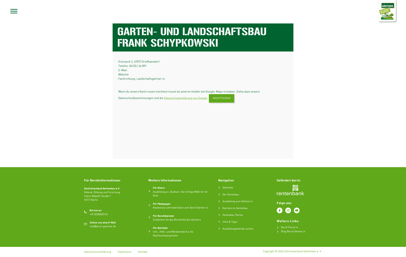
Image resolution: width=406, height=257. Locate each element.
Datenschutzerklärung (97, 252)
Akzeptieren (221, 98)
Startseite (228, 187)
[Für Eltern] (149, 191)
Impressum (124, 252)
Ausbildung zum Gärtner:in (238, 201)
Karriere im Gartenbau (235, 208)
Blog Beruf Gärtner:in (293, 231)
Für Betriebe (160, 227)
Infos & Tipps (230, 222)
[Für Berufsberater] (149, 217)
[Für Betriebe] (149, 231)
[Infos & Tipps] (219, 222)
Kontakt (142, 252)
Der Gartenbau (231, 194)
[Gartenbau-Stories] (219, 215)
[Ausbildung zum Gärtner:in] (219, 201)
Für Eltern (159, 187)
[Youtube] (297, 210)
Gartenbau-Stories (233, 215)
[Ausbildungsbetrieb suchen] (219, 229)
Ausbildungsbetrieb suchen (238, 229)
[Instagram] (288, 210)
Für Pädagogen (161, 203)
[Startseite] (219, 188)
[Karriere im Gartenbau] (219, 208)
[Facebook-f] (279, 210)
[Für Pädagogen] (149, 205)
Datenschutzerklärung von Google (185, 98)
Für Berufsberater (163, 215)
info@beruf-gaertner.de (103, 226)
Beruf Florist (288, 227)
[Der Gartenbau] (219, 194)
